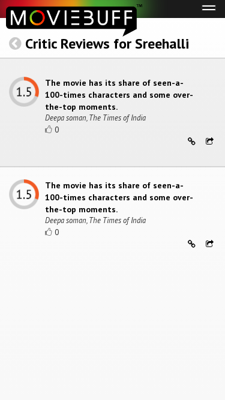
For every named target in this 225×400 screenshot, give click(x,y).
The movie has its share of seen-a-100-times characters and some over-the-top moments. (119, 94)
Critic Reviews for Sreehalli (107, 43)
